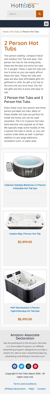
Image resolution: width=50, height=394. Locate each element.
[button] (46, 23)
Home (6, 31)
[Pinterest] (35, 366)
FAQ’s (31, 388)
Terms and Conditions (25, 383)
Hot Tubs (14, 31)
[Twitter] (21, 366)
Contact (41, 388)
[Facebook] (14, 366)
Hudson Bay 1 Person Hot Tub (25, 233)
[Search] (39, 13)
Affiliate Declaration (15, 388)
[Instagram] (28, 366)
